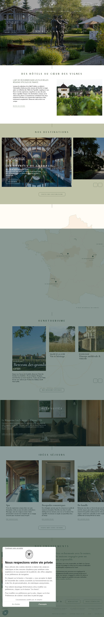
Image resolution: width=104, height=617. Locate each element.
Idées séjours (65, 11)
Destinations (27, 11)
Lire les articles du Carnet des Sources (18, 433)
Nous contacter (93, 601)
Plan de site (98, 613)
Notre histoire (19, 106)
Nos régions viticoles (52, 390)
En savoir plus (12, 519)
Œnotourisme (51, 11)
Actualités (77, 11)
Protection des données (59, 613)
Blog (89, 613)
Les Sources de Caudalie (59, 609)
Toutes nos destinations (52, 194)
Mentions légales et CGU (77, 613)
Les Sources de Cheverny (77, 609)
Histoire (39, 11)
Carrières (5, 608)
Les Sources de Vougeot (95, 609)
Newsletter (73, 601)
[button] (98, 5)
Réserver (86, 4)
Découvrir (12, 181)
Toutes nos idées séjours (52, 527)
